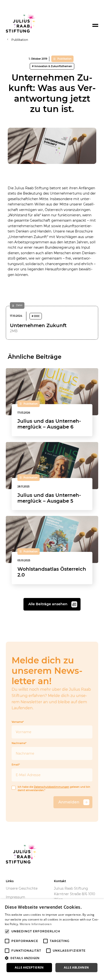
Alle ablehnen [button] (76, 967)
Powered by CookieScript (82, 974)
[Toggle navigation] (95, 25)
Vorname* (18, 722)
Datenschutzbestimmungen (51, 787)
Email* (16, 764)
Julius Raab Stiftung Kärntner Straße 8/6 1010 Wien (74, 893)
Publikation (19, 40)
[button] (52, 958)
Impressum (15, 897)
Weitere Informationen (36, 924)
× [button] (98, 904)
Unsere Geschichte (21, 888)
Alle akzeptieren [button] (29, 967)
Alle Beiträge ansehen (47, 604)
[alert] (52, 938)
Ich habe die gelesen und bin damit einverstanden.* (54, 789)
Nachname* (19, 743)
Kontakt (60, 881)
